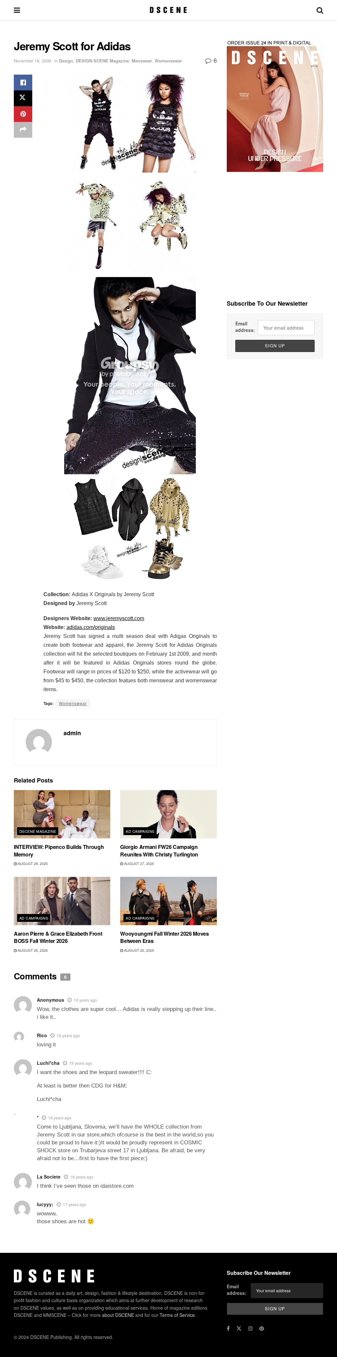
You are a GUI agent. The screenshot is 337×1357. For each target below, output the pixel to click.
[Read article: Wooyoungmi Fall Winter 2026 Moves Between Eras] (168, 901)
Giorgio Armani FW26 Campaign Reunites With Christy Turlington (159, 850)
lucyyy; (45, 1204)
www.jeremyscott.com (118, 618)
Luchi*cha (48, 1063)
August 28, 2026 (32, 863)
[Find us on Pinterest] (261, 1328)
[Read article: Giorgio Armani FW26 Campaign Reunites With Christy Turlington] (168, 814)
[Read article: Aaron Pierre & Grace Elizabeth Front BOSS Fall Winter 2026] (62, 901)
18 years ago (85, 1000)
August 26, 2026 (32, 950)
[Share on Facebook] (23, 82)
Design (66, 61)
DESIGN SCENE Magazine (102, 61)
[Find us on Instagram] (250, 1328)
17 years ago (74, 1204)
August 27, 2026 (138, 863)
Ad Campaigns (140, 831)
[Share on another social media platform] (23, 130)
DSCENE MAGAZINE (37, 831)
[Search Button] (320, 10)
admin (72, 733)
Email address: (245, 326)
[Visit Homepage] (168, 9)
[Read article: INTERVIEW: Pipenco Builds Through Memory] (62, 814)
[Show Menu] (17, 10)
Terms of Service (177, 1315)
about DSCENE (118, 1315)
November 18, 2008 (32, 61)
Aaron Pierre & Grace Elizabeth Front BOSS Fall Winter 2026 (58, 937)
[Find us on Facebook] (228, 1328)
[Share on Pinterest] (23, 114)
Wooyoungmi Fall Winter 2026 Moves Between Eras (164, 937)
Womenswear (168, 61)
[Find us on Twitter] (239, 1328)
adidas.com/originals (90, 627)
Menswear (142, 61)
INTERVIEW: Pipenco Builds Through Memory (59, 850)
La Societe (49, 1176)
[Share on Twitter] (23, 98)
